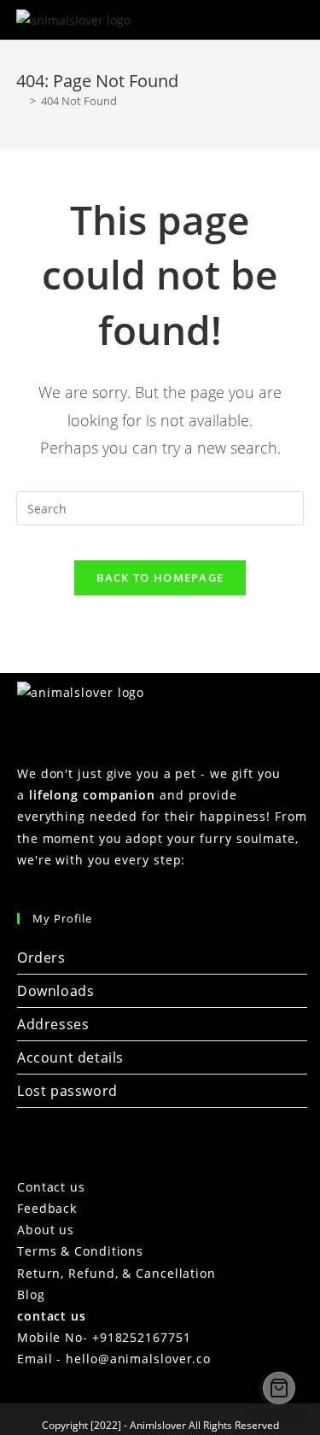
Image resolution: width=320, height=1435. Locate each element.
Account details (70, 1057)
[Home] (20, 100)
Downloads (55, 990)
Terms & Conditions (80, 1251)
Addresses (53, 1024)
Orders (41, 957)
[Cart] (279, 1388)
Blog (31, 1294)
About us (45, 1229)
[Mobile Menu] (293, 19)
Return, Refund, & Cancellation (116, 1273)
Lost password (67, 1090)
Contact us (51, 1187)
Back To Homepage (160, 577)
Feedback (47, 1208)
